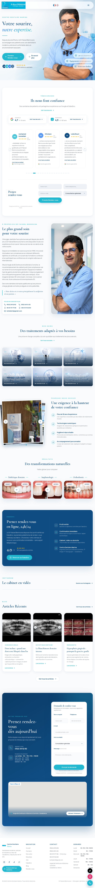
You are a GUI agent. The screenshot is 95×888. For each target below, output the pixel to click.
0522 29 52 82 (11, 305)
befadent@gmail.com (14, 311)
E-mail (56, 726)
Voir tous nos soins (46, 340)
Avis (27, 860)
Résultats (29, 857)
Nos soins (29, 854)
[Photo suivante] (40, 421)
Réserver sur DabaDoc (21, 557)
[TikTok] (14, 862)
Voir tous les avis (46, 110)
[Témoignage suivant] (84, 148)
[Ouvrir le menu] (88, 5)
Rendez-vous (30, 869)
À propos (29, 851)
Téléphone (73, 714)
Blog (27, 866)
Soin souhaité (58, 737)
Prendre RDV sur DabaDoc (11, 869)
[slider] (16, 490)
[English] (57, 5)
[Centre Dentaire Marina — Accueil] (14, 5)
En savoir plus (34, 57)
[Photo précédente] (6, 421)
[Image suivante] (59, 627)
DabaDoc (29, 863)
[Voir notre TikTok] (90, 870)
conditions (30, 206)
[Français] (54, 5)
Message (60, 748)
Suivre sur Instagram (83, 583)
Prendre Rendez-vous (13, 57)
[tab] (19, 444)
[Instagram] (4, 862)
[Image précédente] (35, 627)
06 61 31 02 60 (26, 308)
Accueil (28, 848)
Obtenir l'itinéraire (74, 813)
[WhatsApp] (19, 862)
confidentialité (23, 206)
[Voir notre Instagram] (90, 876)
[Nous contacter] (90, 883)
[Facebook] (9, 862)
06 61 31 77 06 (11, 308)
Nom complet (58, 714)
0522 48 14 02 (26, 305)
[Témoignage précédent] (10, 148)
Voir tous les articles (83, 607)
